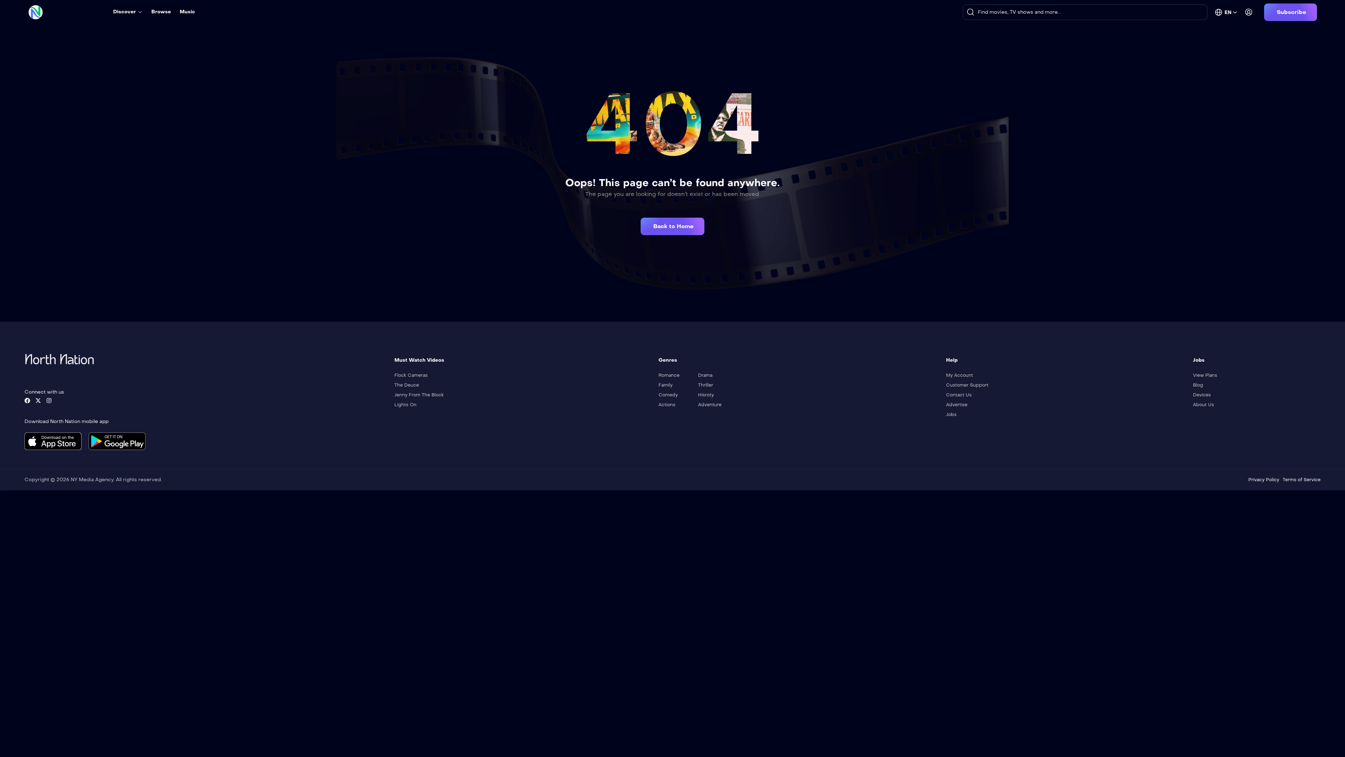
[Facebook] (27, 400)
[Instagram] (49, 400)
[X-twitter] (38, 400)
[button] (1290, 12)
